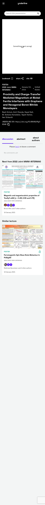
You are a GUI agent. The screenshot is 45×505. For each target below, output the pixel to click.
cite (27, 78)
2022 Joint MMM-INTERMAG (27, 161)
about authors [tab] (36, 138)
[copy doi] (9, 124)
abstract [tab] (21, 139)
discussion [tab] (7, 139)
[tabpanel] (22, 150)
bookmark (6, 78)
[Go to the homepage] (22, 3)
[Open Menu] (3, 3)
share (18, 78)
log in (17, 147)
